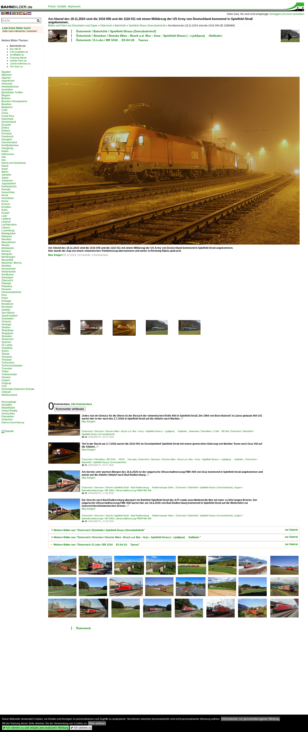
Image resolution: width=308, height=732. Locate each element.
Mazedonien (8, 242)
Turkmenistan (9, 374)
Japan (5, 177)
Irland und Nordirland (13, 163)
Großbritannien (10, 145)
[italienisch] (16, 13)
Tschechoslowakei (11, 365)
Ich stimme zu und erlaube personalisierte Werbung (36, 727)
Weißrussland (9, 394)
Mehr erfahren (97, 723)
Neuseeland (8, 268)
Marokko (6, 239)
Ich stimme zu (80, 727)
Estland (5, 130)
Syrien (5, 350)
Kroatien (6, 207)
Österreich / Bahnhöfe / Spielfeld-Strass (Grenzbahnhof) (116, 31)
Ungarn (5, 380)
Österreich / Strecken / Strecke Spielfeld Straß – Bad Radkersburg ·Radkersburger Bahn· (128, 487)
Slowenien (7, 339)
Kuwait (5, 212)
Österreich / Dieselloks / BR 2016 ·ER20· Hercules (109, 459)
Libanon (6, 221)
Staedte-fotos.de (18, 60)
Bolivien (6, 98)
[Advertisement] (155, 58)
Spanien (6, 342)
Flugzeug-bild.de (18, 57)
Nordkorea (7, 274)
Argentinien (8, 80)
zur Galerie (291, 529)
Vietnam (6, 392)
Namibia (6, 265)
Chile (4, 110)
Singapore (7, 333)
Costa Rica (7, 116)
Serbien (5, 327)
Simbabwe (7, 330)
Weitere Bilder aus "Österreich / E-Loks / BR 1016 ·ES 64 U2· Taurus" (97, 544)
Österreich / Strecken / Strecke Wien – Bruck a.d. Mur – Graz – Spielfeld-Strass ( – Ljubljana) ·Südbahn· (149, 35)
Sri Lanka (6, 345)
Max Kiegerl (55, 255)
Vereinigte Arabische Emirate (17, 389)
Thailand (6, 359)
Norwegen (7, 277)
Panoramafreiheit (11, 292)
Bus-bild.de (15, 49)
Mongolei (6, 254)
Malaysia (6, 236)
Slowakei (6, 336)
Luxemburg (7, 230)
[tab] (174, 530)
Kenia (4, 195)
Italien (4, 171)
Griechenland (9, 142)
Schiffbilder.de (17, 54)
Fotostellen (7, 416)
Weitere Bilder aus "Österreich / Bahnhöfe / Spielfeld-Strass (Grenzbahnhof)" (99, 530)
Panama (6, 289)
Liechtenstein (9, 224)
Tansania (6, 356)
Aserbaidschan (10, 86)
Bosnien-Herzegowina (14, 101)
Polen (4, 298)
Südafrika (6, 347)
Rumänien (7, 303)
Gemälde (6, 404)
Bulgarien (7, 107)
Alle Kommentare (81, 404)
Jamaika (6, 174)
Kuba (4, 209)
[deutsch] (7, 13)
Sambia (5, 309)
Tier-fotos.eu (16, 66)
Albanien (6, 74)
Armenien (7, 83)
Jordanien (7, 180)
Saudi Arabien (9, 315)
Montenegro (8, 256)
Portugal (6, 301)
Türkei (5, 371)
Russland (6, 306)
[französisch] (12, 13)
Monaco (6, 251)
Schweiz (6, 321)
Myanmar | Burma (11, 262)
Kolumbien (7, 198)
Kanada (5, 189)
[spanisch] (20, 13)
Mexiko (5, 245)
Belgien (5, 95)
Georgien (6, 139)
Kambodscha (9, 186)
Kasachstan (8, 192)
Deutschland (8, 121)
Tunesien (6, 368)
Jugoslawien (8, 183)
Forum (52, 6)
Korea (4, 201)
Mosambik (7, 259)
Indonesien (7, 154)
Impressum (74, 6)
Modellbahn (8, 407)
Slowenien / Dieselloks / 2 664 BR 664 (209, 431)
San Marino (8, 312)
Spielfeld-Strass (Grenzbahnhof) (147, 25)
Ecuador (6, 124)
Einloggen (275, 14)
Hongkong (7, 148)
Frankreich (7, 136)
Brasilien (6, 104)
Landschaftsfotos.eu (20, 63)
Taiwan (5, 353)
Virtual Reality (9, 410)
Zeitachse (7, 419)
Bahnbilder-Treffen (12, 92)
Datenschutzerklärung (12, 422)
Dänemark (7, 118)
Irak (3, 157)
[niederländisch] (29, 13)
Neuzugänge (8, 401)
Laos (4, 215)
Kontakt (61, 6)
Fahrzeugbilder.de (19, 52)
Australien (7, 89)
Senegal (6, 324)
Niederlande (8, 271)
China (4, 113)
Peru (4, 295)
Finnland (6, 133)
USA (4, 386)
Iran (3, 160)
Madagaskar (8, 233)
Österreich (106, 25)
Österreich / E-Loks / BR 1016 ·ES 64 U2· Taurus (112, 40)
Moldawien (7, 248)
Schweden (7, 318)
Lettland (6, 218)
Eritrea (5, 127)
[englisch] (3, 13)
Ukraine (5, 377)
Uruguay (6, 383)
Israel (4, 168)
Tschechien (7, 362)
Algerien (6, 77)
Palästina (6, 286)
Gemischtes (8, 413)
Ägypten (6, 71)
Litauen (5, 227)
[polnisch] (25, 13)
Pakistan (6, 283)
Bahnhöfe (120, 25)
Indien (5, 151)
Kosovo (5, 204)
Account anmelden (293, 14)
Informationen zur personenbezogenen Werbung (250, 718)
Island (4, 165)
